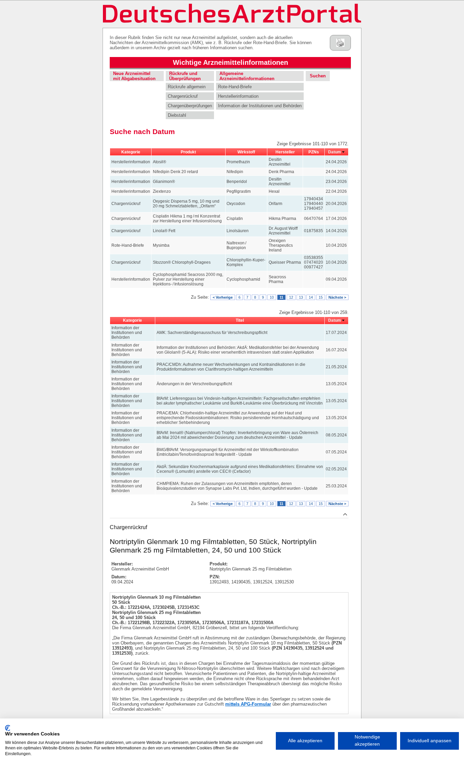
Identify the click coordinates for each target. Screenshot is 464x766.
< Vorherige (223, 297)
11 (281, 297)
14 (311, 297)
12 (291, 297)
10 (272, 297)
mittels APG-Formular (248, 704)
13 (301, 297)
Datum (334, 152)
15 (321, 297)
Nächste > (337, 297)
